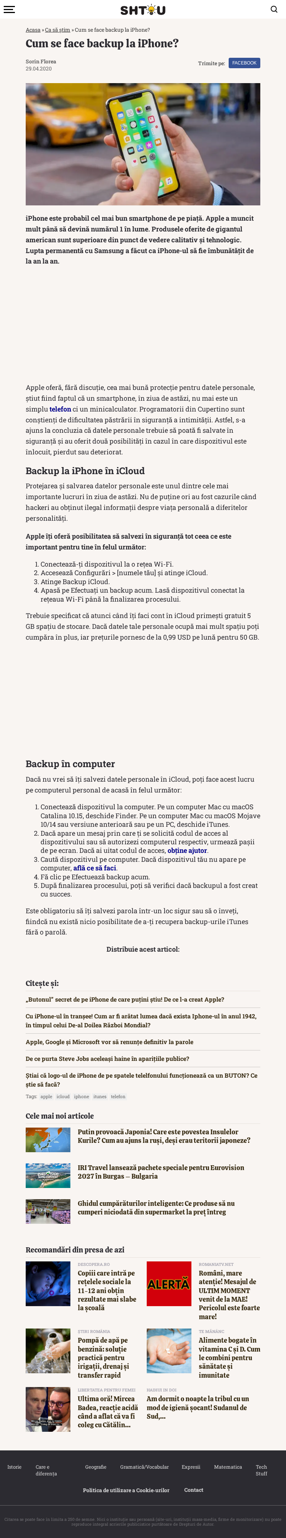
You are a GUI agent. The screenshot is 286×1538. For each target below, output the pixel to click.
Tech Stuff (261, 1470)
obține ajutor (187, 850)
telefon (60, 408)
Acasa (33, 29)
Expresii (191, 1466)
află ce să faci (94, 867)
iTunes (100, 1096)
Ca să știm (57, 29)
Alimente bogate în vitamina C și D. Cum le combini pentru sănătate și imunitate (229, 1358)
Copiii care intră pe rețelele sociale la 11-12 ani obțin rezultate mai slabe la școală (107, 1290)
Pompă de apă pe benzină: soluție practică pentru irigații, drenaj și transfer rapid (103, 1358)
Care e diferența (46, 1470)
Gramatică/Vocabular (143, 1466)
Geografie (95, 1466)
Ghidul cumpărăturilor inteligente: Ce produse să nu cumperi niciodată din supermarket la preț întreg (156, 1207)
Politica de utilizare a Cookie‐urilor (126, 1490)
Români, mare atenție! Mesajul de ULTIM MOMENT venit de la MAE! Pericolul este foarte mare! (229, 1295)
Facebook (244, 63)
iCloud (63, 1096)
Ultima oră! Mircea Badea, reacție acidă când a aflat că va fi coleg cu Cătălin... (108, 1411)
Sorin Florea (41, 61)
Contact (193, 1489)
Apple (46, 1096)
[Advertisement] (143, 326)
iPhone (81, 1096)
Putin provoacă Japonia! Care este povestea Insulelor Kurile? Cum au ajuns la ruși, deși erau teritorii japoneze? (164, 1136)
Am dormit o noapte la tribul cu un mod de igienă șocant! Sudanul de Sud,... (198, 1407)
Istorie (14, 1466)
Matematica (227, 1466)
